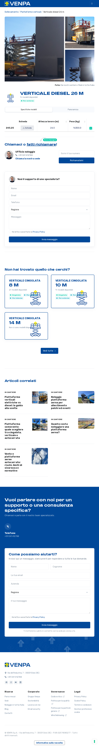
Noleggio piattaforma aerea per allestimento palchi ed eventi (60, 403)
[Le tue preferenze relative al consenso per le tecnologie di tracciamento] (94, 741)
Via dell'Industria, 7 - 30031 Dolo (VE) (23, 673)
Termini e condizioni (82, 705)
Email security (34, 709)
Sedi (6, 701)
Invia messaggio (49, 239)
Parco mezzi (10, 697)
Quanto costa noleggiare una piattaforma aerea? (60, 428)
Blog (6, 709)
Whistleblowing (57, 715)
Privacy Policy (39, 232)
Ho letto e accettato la (28, 232)
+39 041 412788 (12, 536)
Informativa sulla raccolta (49, 742)
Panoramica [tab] (73, 109)
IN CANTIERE (10, 392)
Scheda (28, 128)
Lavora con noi (34, 705)
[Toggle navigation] (91, 3)
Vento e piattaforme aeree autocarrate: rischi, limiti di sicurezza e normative (13, 462)
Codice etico (56, 697)
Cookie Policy (80, 701)
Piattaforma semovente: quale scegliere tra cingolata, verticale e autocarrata (14, 431)
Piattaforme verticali (31, 12)
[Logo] (17, 664)
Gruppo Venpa (34, 697)
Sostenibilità (33, 701)
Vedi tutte (48, 351)
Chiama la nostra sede (27, 158)
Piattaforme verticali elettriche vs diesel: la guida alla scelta (14, 403)
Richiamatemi (76, 160)
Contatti (8, 713)
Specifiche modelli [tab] (29, 109)
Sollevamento (11, 12)
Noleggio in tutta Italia (14, 705)
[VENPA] (17, 3)
